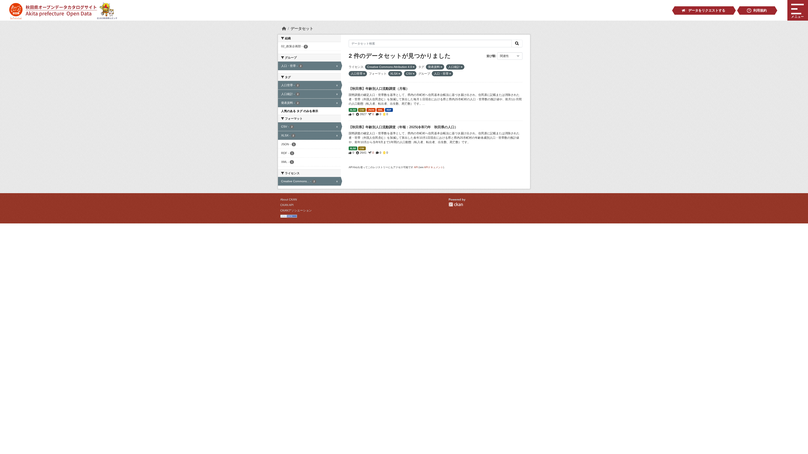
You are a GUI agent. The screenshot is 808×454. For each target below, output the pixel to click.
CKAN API (287, 205)
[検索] (517, 43)
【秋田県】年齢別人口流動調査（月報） (379, 88)
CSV (362, 110)
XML (380, 110)
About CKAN (288, 199)
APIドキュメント (433, 167)
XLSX (353, 110)
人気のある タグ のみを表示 (299, 111)
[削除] (413, 67)
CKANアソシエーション (296, 210)
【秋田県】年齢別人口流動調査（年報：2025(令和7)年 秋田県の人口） (403, 127)
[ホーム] (284, 28)
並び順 (490, 56)
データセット (302, 28)
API (416, 167)
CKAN (456, 204)
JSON (371, 110)
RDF (389, 110)
